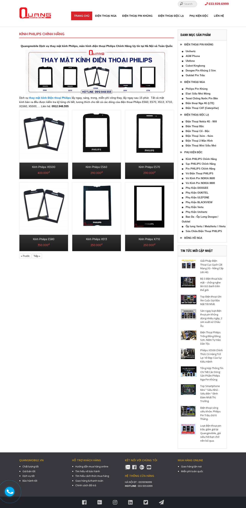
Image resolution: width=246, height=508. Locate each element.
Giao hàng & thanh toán (89, 480)
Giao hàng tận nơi (191, 466)
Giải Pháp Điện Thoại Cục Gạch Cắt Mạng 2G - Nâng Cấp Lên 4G (212, 266)
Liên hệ (219, 16)
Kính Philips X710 (149, 239)
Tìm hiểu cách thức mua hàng (92, 476)
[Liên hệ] (10, 491)
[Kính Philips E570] (149, 143)
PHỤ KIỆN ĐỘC (198, 16)
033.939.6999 (218, 4)
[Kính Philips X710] (149, 216)
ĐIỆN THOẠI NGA (105, 16)
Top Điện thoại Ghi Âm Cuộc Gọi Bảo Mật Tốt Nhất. (210, 300)
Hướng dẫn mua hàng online (91, 466)
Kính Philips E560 (96, 167)
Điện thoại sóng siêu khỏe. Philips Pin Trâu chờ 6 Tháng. (210, 413)
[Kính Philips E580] (43, 216)
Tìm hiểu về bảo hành (87, 471)
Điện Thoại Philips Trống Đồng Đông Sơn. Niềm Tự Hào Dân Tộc (210, 338)
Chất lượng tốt (30, 466)
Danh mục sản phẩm (195, 35)
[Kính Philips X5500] (43, 143)
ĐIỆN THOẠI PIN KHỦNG (137, 16)
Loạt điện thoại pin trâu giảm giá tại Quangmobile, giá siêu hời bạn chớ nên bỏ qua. (210, 433)
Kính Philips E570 (149, 167)
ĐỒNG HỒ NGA (192, 237)
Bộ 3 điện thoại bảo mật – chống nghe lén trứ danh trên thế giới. (211, 284)
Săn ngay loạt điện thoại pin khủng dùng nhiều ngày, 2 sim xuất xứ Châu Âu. (211, 318)
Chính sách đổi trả (85, 485)
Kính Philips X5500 (43, 167)
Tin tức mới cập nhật (196, 251)
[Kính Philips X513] (96, 216)
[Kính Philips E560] (96, 143)
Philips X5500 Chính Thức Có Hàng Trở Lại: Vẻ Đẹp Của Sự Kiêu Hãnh (211, 355)
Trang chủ (81, 16)
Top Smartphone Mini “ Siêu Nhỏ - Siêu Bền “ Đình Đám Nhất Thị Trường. (210, 393)
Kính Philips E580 (43, 239)
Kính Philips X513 (96, 239)
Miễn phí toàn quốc (192, 471)
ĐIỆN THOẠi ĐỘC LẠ (171, 16)
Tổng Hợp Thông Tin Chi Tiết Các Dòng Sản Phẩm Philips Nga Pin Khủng (211, 373)
